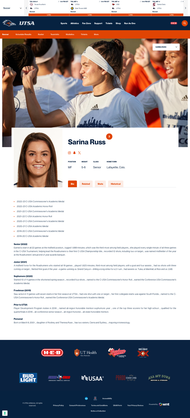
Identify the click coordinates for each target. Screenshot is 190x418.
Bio (72, 183)
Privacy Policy (58, 405)
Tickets (109, 23)
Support (98, 23)
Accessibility (107, 398)
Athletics (75, 23)
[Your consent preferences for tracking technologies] (5, 413)
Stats (100, 183)
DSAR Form (117, 405)
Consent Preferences (77, 405)
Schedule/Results (23, 34)
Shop (118, 23)
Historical (116, 183)
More (96, 34)
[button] (26, 8)
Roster (41, 34)
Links (49, 15)
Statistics (70, 34)
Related (86, 183)
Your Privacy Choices (135, 405)
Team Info (54, 34)
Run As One (129, 23)
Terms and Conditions (99, 405)
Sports (64, 23)
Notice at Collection (98, 411)
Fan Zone (86, 23)
